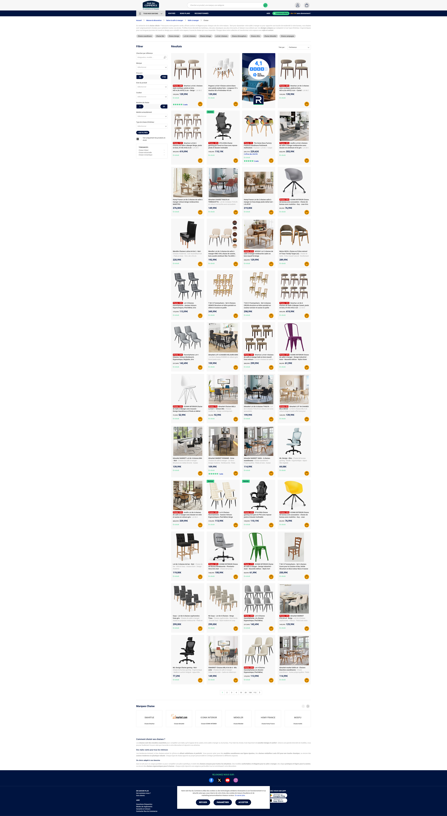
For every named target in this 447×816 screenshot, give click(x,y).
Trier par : (282, 47)
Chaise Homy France (268, 724)
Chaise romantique (145, 155)
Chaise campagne (287, 36)
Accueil (139, 20)
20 (246, 692)
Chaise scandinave (145, 36)
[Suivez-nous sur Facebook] (211, 780)
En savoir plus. (240, 795)
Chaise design (174, 36)
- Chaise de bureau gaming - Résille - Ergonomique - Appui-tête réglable (293, 460)
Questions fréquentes (144, 804)
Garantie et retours (143, 809)
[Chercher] (265, 5)
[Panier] (307, 5)
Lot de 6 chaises (190, 36)
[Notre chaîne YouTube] (227, 780)
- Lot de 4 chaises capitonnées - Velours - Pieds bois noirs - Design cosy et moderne (293, 620)
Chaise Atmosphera (239, 36)
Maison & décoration (154, 20)
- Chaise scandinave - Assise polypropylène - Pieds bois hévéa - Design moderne (294, 672)
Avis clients (140, 795)
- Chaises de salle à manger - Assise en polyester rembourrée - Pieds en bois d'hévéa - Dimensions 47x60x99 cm (188, 620)
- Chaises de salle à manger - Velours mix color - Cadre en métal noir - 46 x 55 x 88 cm (222, 672)
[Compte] (298, 5)
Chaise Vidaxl (143, 150)
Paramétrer (223, 802)
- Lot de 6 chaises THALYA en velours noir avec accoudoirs (258, 409)
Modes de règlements (144, 806)
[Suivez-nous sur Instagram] (235, 780)
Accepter (243, 802)
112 (255, 692)
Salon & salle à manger (174, 20)
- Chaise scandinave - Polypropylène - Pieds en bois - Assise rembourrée (257, 463)
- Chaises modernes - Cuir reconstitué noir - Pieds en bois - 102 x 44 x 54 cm (187, 253)
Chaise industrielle (145, 152)
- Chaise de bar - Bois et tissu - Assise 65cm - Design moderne (187, 566)
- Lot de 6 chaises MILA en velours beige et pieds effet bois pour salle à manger (293, 411)
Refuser (203, 802)
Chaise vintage (205, 36)
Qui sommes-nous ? (143, 793)
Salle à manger (193, 20)
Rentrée (210, 112)
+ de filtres (143, 133)
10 (241, 692)
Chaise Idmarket (270, 36)
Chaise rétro (255, 36)
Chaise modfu (297, 724)
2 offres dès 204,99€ (251, 154)
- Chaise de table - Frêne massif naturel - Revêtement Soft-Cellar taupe (294, 256)
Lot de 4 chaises (221, 36)
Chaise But (160, 36)
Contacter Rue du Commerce (146, 811)
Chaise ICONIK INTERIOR (209, 724)
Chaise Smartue (149, 724)
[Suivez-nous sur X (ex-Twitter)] (219, 780)
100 (250, 692)
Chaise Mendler (238, 724)
